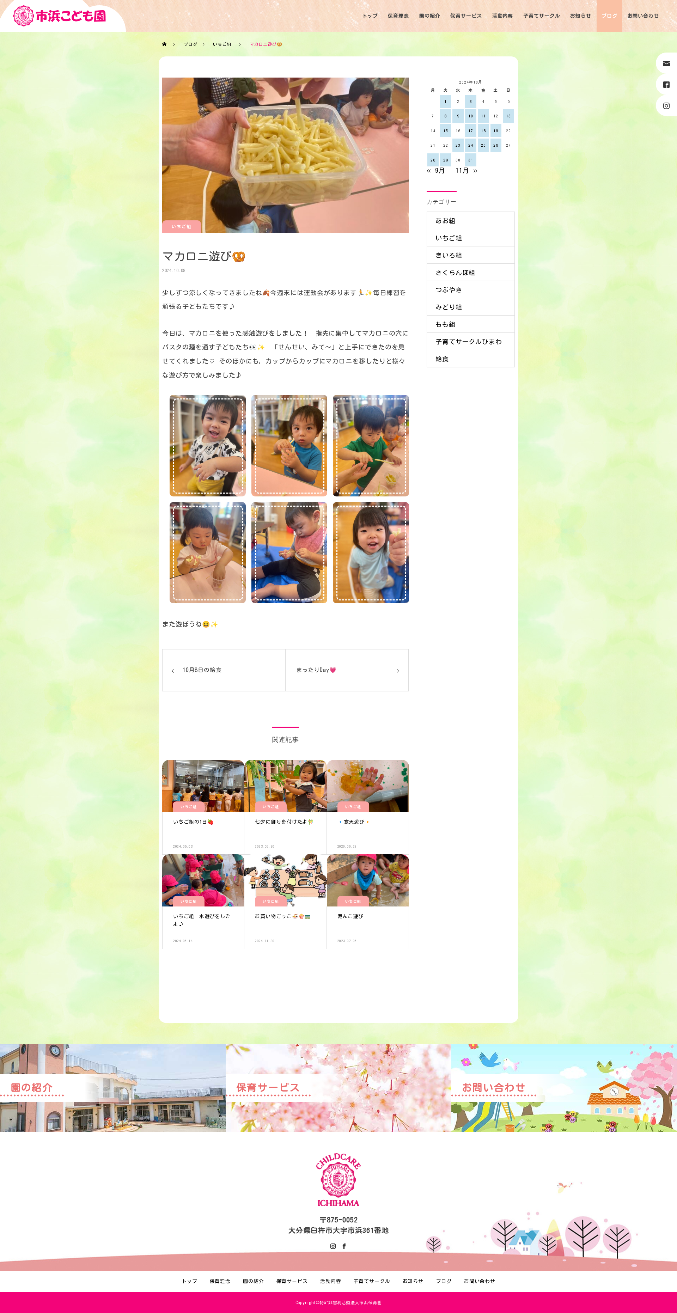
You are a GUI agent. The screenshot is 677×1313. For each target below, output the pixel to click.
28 (433, 160)
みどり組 (448, 307)
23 (458, 145)
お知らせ (580, 15)
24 (470, 145)
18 (483, 131)
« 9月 (436, 170)
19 (495, 131)
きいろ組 (448, 255)
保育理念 (398, 15)
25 (483, 145)
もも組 (445, 324)
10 (470, 116)
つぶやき (448, 290)
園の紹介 (429, 15)
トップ (370, 15)
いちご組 (181, 226)
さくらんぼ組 (455, 272)
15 (445, 131)
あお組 (445, 221)
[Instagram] (333, 1246)
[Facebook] (343, 1246)
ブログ (609, 15)
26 (495, 145)
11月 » (467, 170)
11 (483, 116)
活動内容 (502, 15)
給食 (442, 359)
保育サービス (466, 15)
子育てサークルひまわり (468, 344)
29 (445, 160)
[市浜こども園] (59, 15)
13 (508, 116)
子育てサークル (541, 15)
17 (470, 131)
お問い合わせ (643, 15)
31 (470, 160)
